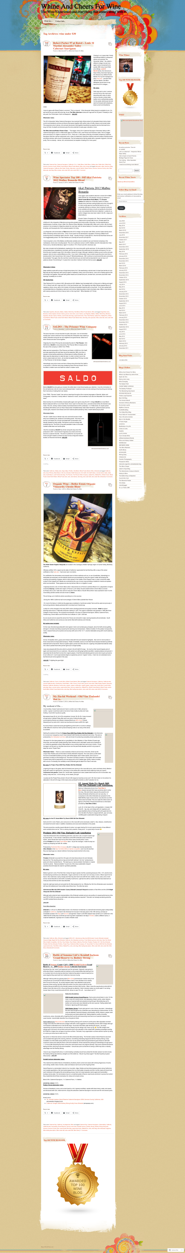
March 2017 (122, 244)
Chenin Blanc (65, 683)
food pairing (54, 1126)
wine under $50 (74, 170)
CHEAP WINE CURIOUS (126, 386)
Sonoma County (52, 166)
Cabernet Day (53, 164)
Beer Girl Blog (123, 398)
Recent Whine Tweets (127, 177)
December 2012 (123, 320)
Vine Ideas (122, 483)
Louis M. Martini (80, 168)
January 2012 (123, 346)
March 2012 (122, 341)
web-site (56, 572)
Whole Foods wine (62, 476)
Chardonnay (58, 683)
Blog (111, 166)
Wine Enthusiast (60, 1021)
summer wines (56, 687)
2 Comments (47, 319)
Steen (50, 687)
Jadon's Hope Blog (124, 469)
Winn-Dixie (71, 978)
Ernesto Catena (61, 314)
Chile (71, 683)
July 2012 (122, 331)
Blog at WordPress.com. (47, 1247)
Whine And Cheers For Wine (81, 6)
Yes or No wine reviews (126, 417)
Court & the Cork (124, 478)
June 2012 (122, 334)
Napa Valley (65, 471)
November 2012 (123, 322)
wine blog (51, 170)
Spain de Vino (123, 377)
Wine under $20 (100, 317)
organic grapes (85, 685)
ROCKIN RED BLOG (125, 393)
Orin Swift (83, 473)
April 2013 (122, 310)
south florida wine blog (68, 315)
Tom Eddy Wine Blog (125, 412)
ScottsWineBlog (123, 410)
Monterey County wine (60, 685)
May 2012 (122, 336)
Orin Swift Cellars (91, 473)
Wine (81, 166)
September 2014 (124, 280)
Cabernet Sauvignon (62, 164)
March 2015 (122, 265)
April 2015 (122, 263)
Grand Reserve (62, 1126)
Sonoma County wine (53, 1128)
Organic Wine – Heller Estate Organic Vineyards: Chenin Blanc (74, 485)
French (57, 681)
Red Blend (77, 312)
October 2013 (123, 298)
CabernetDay (102, 1124)
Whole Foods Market (62, 166)
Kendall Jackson (80, 964)
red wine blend (100, 473)
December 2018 (123, 232)
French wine (81, 683)
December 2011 (123, 348)
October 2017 (123, 239)
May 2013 (122, 308)
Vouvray (73, 687)
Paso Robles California (76, 942)
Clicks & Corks (123, 428)
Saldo (105, 473)
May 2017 (122, 242)
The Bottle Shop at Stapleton (127, 476)
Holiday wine (94, 164)
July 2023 (122, 221)
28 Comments (55, 948)
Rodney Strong (64, 966)
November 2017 (123, 237)
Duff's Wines (122, 450)
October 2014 (123, 277)
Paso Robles (66, 942)
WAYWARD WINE (124, 445)
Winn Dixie (79, 720)
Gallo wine (72, 168)
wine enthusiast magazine (104, 1128)
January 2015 (123, 270)
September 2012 (124, 327)
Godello (121, 431)
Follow (121, 208)
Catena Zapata (52, 314)
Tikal (85, 315)
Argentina (51, 312)
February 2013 (123, 315)
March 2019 (122, 230)
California (70, 164)
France (75, 683)
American (107, 166)
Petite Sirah (101, 164)
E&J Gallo (62, 168)
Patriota (59, 315)
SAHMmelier (122, 443)
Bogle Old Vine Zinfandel (58, 940)
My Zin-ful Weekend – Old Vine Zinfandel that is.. (76, 697)
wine (107, 168)
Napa (59, 913)
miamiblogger (123, 485)
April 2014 (122, 289)
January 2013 (123, 317)
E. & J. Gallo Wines (79, 164)
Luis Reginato (87, 314)
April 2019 (122, 228)
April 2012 (122, 338)
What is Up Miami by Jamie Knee (128, 374)
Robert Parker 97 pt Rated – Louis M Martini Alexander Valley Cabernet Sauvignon (73, 45)
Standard (109, 43)
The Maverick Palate (125, 480)
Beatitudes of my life (125, 426)
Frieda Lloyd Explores (125, 395)
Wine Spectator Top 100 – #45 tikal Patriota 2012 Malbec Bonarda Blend (77, 178)
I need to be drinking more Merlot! (129, 164)
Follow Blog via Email (127, 189)
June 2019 (122, 223)
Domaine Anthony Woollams (127, 403)
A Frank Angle (123, 421)
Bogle (49, 940)
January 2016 (123, 256)
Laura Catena (79, 314)
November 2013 (123, 296)
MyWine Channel (124, 407)
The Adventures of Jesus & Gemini (129, 471)
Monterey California (48, 685)
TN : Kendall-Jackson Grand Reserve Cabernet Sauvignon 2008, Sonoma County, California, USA (74, 1099)
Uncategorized (66, 1124)
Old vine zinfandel (66, 473)
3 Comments (109, 476)
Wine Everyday (123, 381)
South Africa (62, 681)
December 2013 (123, 294)
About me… (48, 21)
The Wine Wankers (124, 447)
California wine (107, 681)
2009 (70, 938)
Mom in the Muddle (124, 419)
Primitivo (71, 471)
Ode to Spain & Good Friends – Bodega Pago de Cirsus (128, 157)
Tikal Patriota (90, 315)
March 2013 (122, 313)
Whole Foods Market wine (75, 317)
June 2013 (122, 305)
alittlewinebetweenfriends (126, 438)
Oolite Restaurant (75, 473)
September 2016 (124, 249)
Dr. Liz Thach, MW (124, 487)
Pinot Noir (84, 942)
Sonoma (45, 166)
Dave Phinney (49, 473)
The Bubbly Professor (125, 388)
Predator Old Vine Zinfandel (50, 944)
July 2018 (122, 235)
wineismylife (122, 452)
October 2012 (123, 324)
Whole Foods (105, 475)
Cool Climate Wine (124, 436)
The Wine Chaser (124, 466)
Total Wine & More (58, 946)
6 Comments (104, 689)
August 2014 (122, 282)
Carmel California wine (49, 683)
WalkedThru (104, 315)
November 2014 (123, 275)
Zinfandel (96, 471)
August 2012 (122, 329)
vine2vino (122, 424)
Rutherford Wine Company (58, 847)
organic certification (76, 685)
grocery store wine (70, 314)
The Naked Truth (124, 384)
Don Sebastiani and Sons (58, 737)
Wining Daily (122, 454)
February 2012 (123, 343)
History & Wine (123, 473)
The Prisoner (69, 475)
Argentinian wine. (105, 312)
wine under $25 (87, 476)
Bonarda (57, 312)
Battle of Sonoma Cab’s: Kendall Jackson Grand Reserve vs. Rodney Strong (76, 956)
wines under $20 (95, 689)
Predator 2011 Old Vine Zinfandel (101, 942)
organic (68, 685)
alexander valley (100, 166)
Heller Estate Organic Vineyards (103, 683)
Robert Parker (88, 168)
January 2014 (123, 291)
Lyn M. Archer (123, 433)
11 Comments (83, 1130)
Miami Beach (57, 473)
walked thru (98, 315)
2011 (73, 938)
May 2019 (122, 225)
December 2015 (123, 258)
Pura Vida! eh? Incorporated (127, 414)
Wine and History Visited (126, 440)
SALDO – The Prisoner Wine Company (75, 326)
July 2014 (122, 284)
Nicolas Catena (53, 315)
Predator (90, 942)
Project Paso (66, 944)
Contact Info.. (60, 21)
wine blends (74, 476)
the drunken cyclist (124, 405)
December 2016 (123, 247)
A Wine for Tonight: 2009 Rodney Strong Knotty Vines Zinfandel (64, 1103)
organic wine (93, 685)
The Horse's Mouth (124, 400)
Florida (67, 168)
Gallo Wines (87, 164)
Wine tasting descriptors (76, 689)
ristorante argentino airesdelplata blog (130, 464)
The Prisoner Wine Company (80, 475)
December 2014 (123, 272)
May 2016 (122, 251)
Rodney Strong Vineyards (101, 1126)
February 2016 (123, 254)
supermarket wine (79, 315)
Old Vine (59, 942)
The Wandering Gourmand (127, 391)
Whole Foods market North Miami (59, 317)
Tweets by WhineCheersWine (126, 182)
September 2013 (124, 301)
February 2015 (123, 268)
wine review (86, 166)
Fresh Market (64, 841)
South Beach (49, 475)
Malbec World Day (69, 312)
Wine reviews (57, 170)
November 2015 (123, 261)
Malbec (62, 312)
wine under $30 (66, 170)
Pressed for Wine (124, 461)
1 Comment (82, 170)
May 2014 (122, 287)
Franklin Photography (125, 459)
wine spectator (92, 317)
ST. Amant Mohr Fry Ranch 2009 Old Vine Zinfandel (98, 944)
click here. (99, 78)
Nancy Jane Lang (124, 379)
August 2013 (122, 303)
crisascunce (122, 457)
